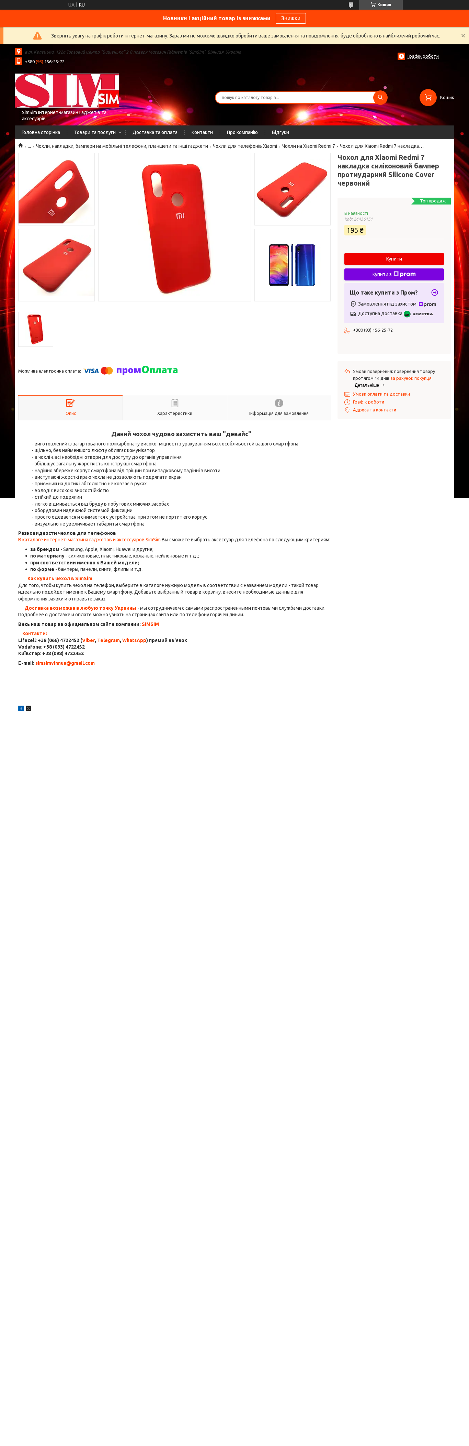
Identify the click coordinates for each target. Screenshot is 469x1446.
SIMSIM (150, 624)
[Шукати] (380, 97)
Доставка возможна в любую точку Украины (80, 608)
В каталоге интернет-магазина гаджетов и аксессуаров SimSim (89, 539)
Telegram (108, 640)
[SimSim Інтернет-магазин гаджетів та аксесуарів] (67, 90)
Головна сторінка (41, 132)
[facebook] (21, 709)
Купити (394, 259)
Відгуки (280, 132)
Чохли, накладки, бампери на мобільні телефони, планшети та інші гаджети (122, 146)
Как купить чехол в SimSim (59, 578)
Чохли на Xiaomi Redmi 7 (308, 146)
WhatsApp (134, 640)
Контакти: (34, 633)
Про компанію (242, 132)
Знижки (290, 18)
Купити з (382, 274)
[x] (28, 709)
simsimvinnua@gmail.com (65, 663)
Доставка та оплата (155, 132)
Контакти (202, 132)
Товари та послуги (95, 132)
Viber (88, 640)
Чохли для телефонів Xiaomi (245, 146)
